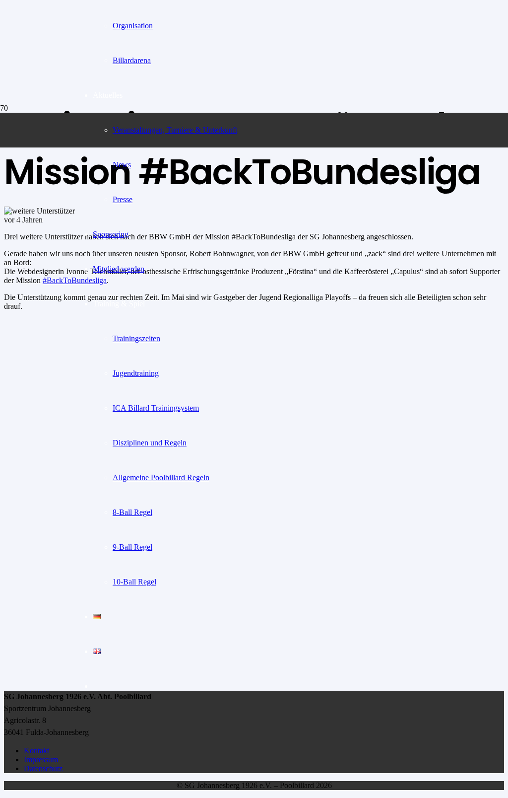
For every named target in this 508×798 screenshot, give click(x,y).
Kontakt (36, 750)
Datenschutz (43, 768)
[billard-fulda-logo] (36, 188)
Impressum (41, 759)
